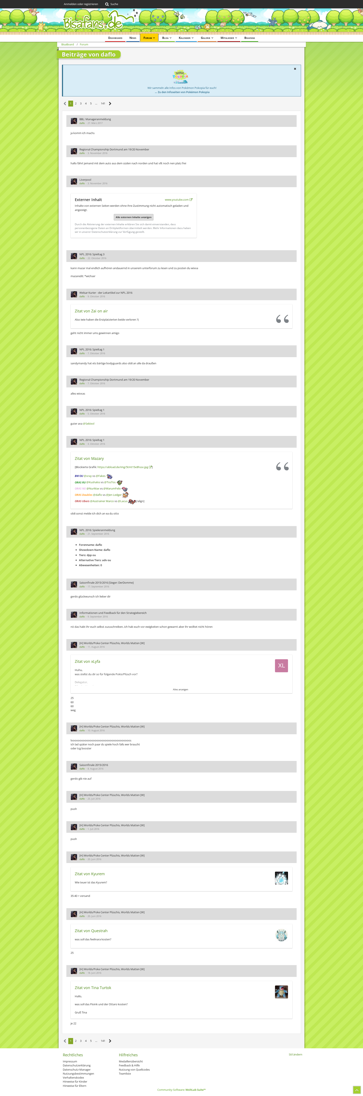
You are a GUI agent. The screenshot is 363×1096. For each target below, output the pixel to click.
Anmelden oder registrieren (81, 4)
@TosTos (110, 482)
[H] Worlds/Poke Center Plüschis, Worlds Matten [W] (112, 643)
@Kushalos (93, 482)
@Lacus (123, 501)
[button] (295, 68)
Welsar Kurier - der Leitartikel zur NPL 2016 (105, 293)
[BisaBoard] (181, 21)
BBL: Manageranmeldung (95, 119)
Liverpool (85, 180)
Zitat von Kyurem (90, 873)
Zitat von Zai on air (91, 310)
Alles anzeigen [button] (180, 689)
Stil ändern (295, 1054)
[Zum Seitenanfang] (357, 1090)
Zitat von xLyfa (87, 661)
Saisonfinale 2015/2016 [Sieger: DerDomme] (106, 582)
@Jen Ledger (114, 495)
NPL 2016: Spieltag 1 (91, 349)
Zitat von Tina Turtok (93, 987)
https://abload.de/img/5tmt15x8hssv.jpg (122, 467)
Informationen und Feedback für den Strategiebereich (113, 613)
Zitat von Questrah (91, 930)
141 (103, 103)
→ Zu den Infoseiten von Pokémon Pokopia (182, 92)
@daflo (97, 495)
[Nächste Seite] (110, 104)
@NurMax (93, 489)
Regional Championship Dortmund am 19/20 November (114, 149)
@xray (88, 476)
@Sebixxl (88, 423)
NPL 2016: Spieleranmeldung (97, 530)
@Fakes (100, 476)
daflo (82, 123)
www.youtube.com (177, 199)
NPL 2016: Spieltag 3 (91, 254)
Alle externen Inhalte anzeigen (133, 217)
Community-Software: (181, 1090)
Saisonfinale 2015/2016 (93, 765)
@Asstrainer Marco (102, 501)
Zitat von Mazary (89, 458)
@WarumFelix (112, 489)
